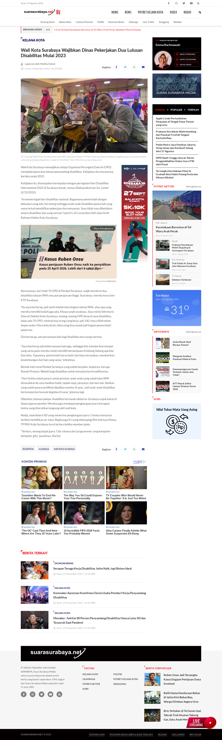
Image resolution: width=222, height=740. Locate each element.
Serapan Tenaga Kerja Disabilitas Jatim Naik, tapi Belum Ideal (92, 568)
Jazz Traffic (148, 22)
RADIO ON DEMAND (188, 59)
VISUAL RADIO (185, 64)
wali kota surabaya (64, 448)
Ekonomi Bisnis (116, 22)
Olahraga (133, 22)
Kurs (86, 689)
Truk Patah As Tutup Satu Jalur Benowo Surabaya (184, 265)
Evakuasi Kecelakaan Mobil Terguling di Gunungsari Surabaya (183, 247)
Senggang (164, 22)
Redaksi (178, 22)
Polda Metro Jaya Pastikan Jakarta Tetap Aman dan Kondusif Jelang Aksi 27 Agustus (176, 148)
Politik (100, 22)
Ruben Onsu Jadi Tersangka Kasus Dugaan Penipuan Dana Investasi (182, 679)
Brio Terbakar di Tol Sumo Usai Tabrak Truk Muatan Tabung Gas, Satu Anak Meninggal (182, 715)
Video (173, 12)
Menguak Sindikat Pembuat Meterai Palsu (184, 357)
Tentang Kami (47, 22)
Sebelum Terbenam (181, 279)
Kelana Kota (65, 22)
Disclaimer (178, 734)
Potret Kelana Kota (150, 12)
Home (114, 12)
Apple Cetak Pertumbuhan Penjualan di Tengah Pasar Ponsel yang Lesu (175, 121)
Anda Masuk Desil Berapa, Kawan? (182, 343)
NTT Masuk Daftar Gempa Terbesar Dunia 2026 (184, 386)
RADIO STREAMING (187, 54)
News (128, 12)
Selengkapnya (193, 186)
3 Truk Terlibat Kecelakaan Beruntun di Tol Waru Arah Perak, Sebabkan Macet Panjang (97, 29)
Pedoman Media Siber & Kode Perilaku (131, 734)
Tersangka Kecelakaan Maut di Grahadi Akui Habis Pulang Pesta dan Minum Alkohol (177, 174)
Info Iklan (195, 734)
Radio (187, 12)
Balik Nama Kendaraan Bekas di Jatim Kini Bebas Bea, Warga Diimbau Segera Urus (182, 697)
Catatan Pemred (84, 22)
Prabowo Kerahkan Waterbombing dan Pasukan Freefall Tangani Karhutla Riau (176, 134)
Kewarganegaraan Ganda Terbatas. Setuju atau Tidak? (185, 372)
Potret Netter (91, 684)
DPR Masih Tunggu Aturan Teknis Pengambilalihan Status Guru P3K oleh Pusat (175, 161)
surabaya (44, 448)
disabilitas (28, 448)
